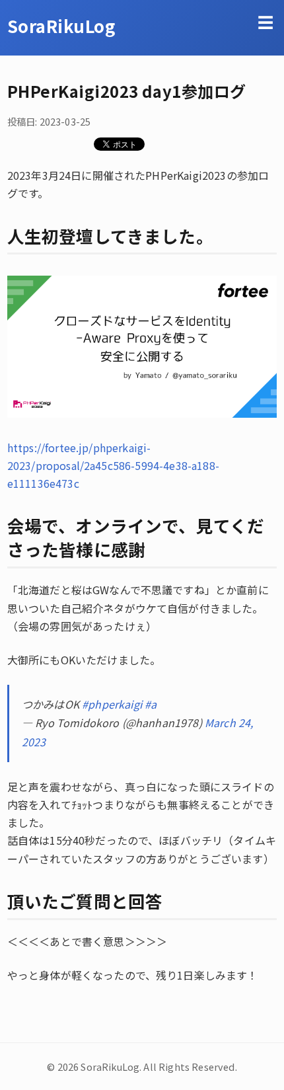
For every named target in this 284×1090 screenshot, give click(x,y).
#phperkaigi (112, 704)
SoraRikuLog (61, 25)
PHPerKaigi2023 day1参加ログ (126, 90)
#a (151, 704)
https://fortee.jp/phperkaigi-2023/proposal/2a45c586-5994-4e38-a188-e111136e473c (113, 465)
